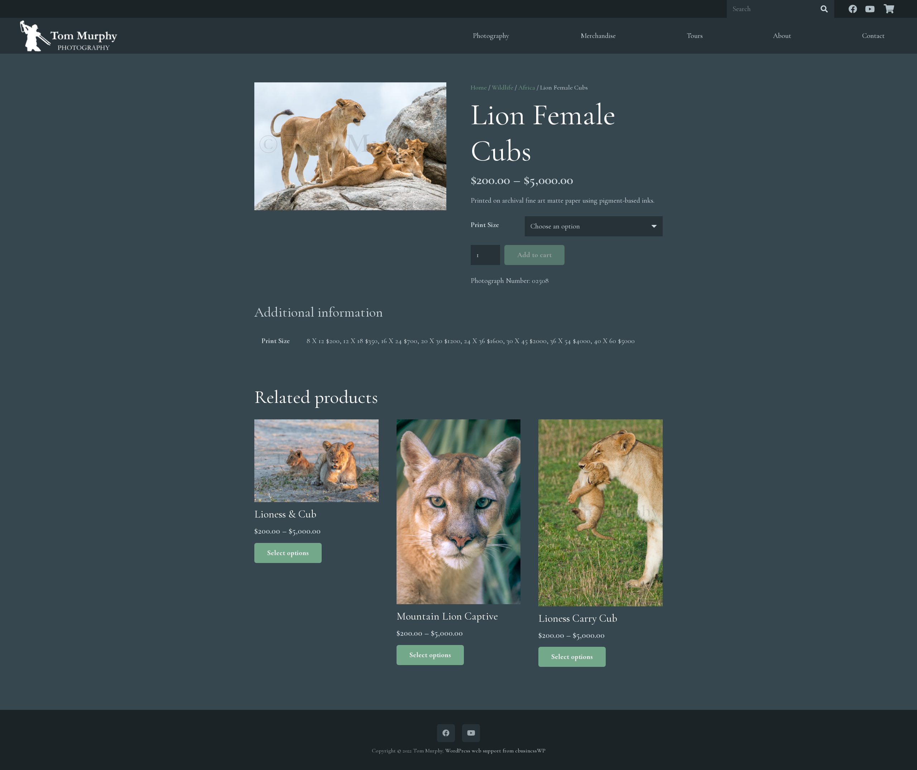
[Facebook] (852, 9)
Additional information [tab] (318, 312)
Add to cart (534, 255)
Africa (526, 87)
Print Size (485, 225)
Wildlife (502, 87)
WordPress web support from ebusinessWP (495, 750)
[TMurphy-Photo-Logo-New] (68, 36)
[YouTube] (870, 9)
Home (479, 87)
